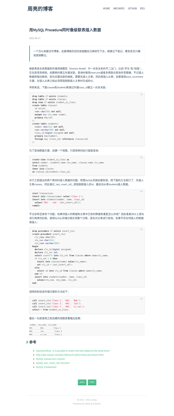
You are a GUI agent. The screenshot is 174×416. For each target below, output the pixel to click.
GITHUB (132, 8)
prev (82, 382)
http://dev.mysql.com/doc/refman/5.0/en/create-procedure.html (70, 355)
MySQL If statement (46, 367)
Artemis (97, 403)
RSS (142, 8)
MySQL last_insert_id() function (52, 363)
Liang (94, 399)
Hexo (87, 403)
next (92, 382)
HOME (106, 8)
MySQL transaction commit (50, 359)
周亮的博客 (40, 9)
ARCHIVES (119, 8)
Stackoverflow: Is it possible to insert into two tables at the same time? (73, 351)
